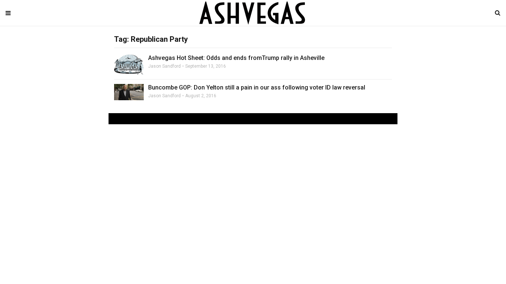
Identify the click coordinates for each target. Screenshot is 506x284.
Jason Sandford (164, 66)
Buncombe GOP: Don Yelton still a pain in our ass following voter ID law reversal (256, 87)
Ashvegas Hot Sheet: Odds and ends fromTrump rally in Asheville (236, 57)
